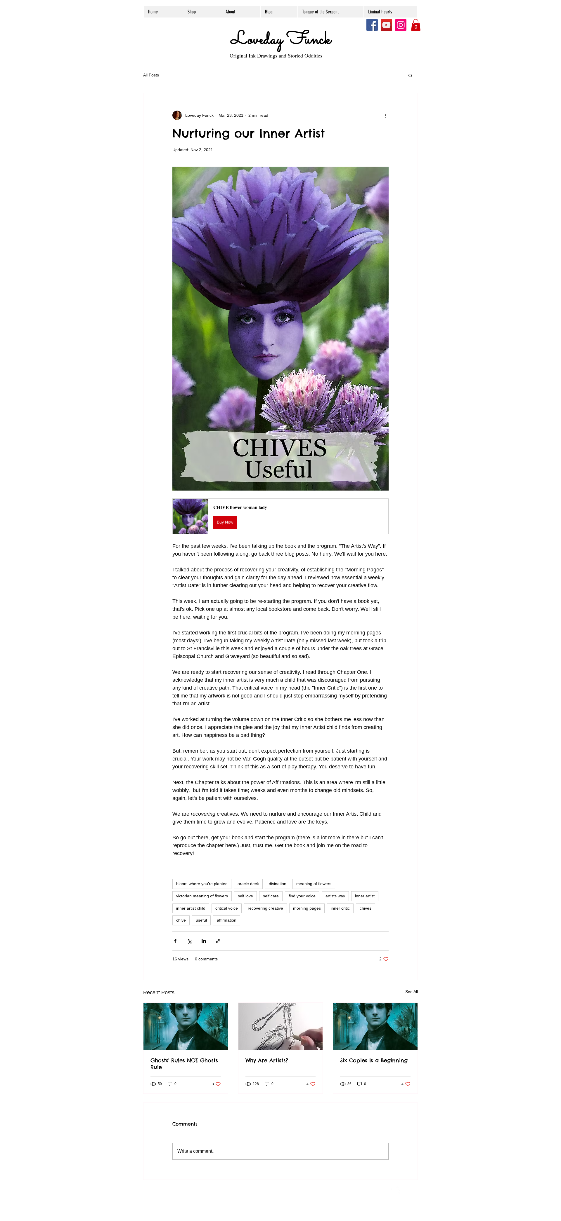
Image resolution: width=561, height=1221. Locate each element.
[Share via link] (218, 941)
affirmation (226, 920)
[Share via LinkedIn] (204, 941)
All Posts (151, 75)
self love (245, 896)
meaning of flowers (313, 883)
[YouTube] (386, 25)
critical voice (226, 908)
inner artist (365, 896)
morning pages (307, 908)
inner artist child (190, 908)
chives (365, 908)
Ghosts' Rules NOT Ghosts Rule (184, 1063)
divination (277, 883)
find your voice (302, 896)
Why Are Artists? (266, 1060)
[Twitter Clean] (396, 1189)
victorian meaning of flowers (202, 896)
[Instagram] (400, 25)
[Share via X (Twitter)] (189, 941)
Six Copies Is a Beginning (374, 1060)
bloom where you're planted (202, 883)
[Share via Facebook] (175, 941)
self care (271, 896)
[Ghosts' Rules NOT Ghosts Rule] (185, 1026)
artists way (335, 896)
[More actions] (385, 115)
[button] (416, 25)
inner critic (340, 908)
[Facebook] (372, 25)
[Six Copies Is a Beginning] (375, 1026)
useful (201, 920)
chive (181, 920)
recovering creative (265, 908)
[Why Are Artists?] (280, 1026)
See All (411, 991)
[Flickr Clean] (408, 1189)
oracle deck (248, 883)
